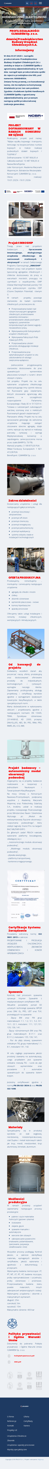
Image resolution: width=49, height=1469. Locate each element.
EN (31, 3)
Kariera (27, 1425)
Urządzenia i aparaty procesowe (20, 1445)
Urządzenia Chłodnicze (16, 1436)
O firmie (10, 1416)
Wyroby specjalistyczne (17, 1449)
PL (27, 3)
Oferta (26, 1416)
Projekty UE (12, 1430)
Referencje (11, 1421)
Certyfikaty (28, 1421)
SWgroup (41, 1459)
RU (36, 3)
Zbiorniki (10, 1440)
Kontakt (10, 1425)
